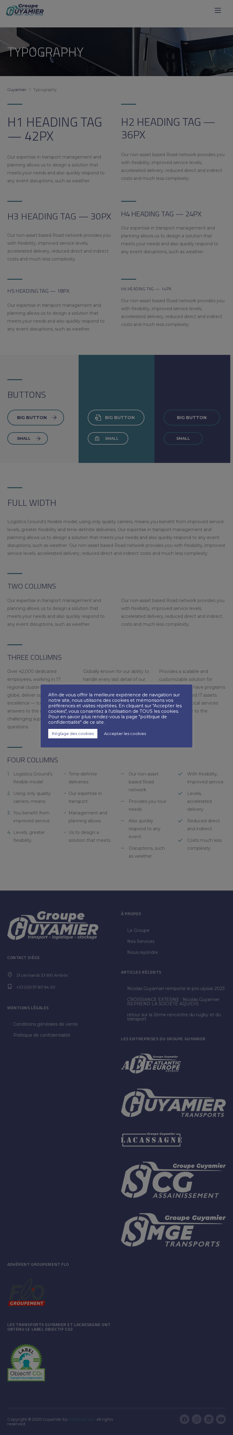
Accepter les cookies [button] (125, 733)
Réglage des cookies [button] (73, 733)
